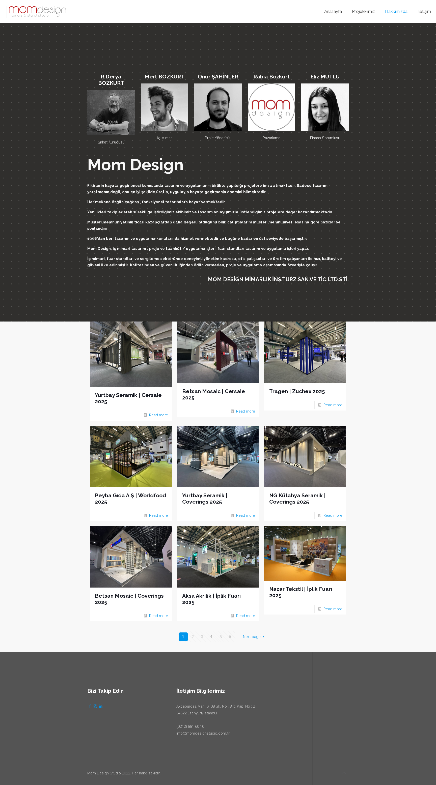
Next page (252, 636)
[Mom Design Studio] (36, 11)
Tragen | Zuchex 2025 (297, 391)
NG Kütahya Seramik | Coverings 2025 (297, 498)
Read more (158, 415)
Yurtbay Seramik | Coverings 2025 (205, 498)
